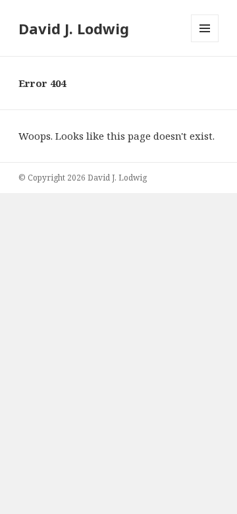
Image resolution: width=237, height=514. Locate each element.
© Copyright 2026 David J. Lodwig (82, 177)
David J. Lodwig (73, 28)
